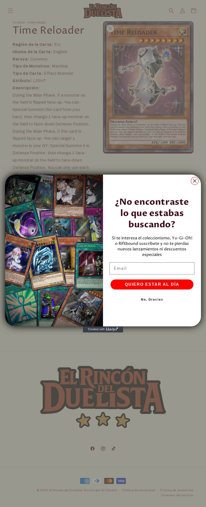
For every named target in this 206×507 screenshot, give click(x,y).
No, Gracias (152, 299)
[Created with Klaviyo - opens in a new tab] (103, 329)
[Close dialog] (194, 181)
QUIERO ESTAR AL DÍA (152, 284)
